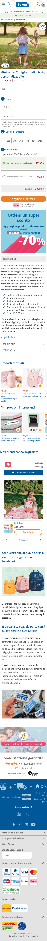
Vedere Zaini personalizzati (14, 20)
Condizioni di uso (15, 936)
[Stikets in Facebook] (13, 824)
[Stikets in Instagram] (20, 824)
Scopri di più (7, 337)
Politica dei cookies (30, 936)
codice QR (7, 645)
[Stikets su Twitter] (27, 824)
